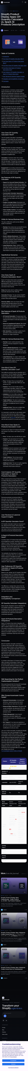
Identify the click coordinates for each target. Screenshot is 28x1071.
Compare (4, 1041)
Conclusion (6, 81)
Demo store (4, 1034)
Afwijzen (13, 1064)
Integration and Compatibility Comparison (13, 79)
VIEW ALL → (24, 873)
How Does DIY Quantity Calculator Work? (13, 59)
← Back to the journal (7, 10)
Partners (4, 1032)
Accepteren (13, 1060)
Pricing (3, 1027)
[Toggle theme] (22, 2)
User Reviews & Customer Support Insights (14, 76)
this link (13, 417)
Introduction (6, 56)
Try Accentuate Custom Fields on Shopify (11, 751)
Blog (3, 1029)
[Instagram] (3, 1020)
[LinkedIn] (6, 1020)
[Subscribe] (5, 1016)
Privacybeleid (13, 1057)
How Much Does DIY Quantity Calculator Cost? (15, 65)
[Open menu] (25, 2)
